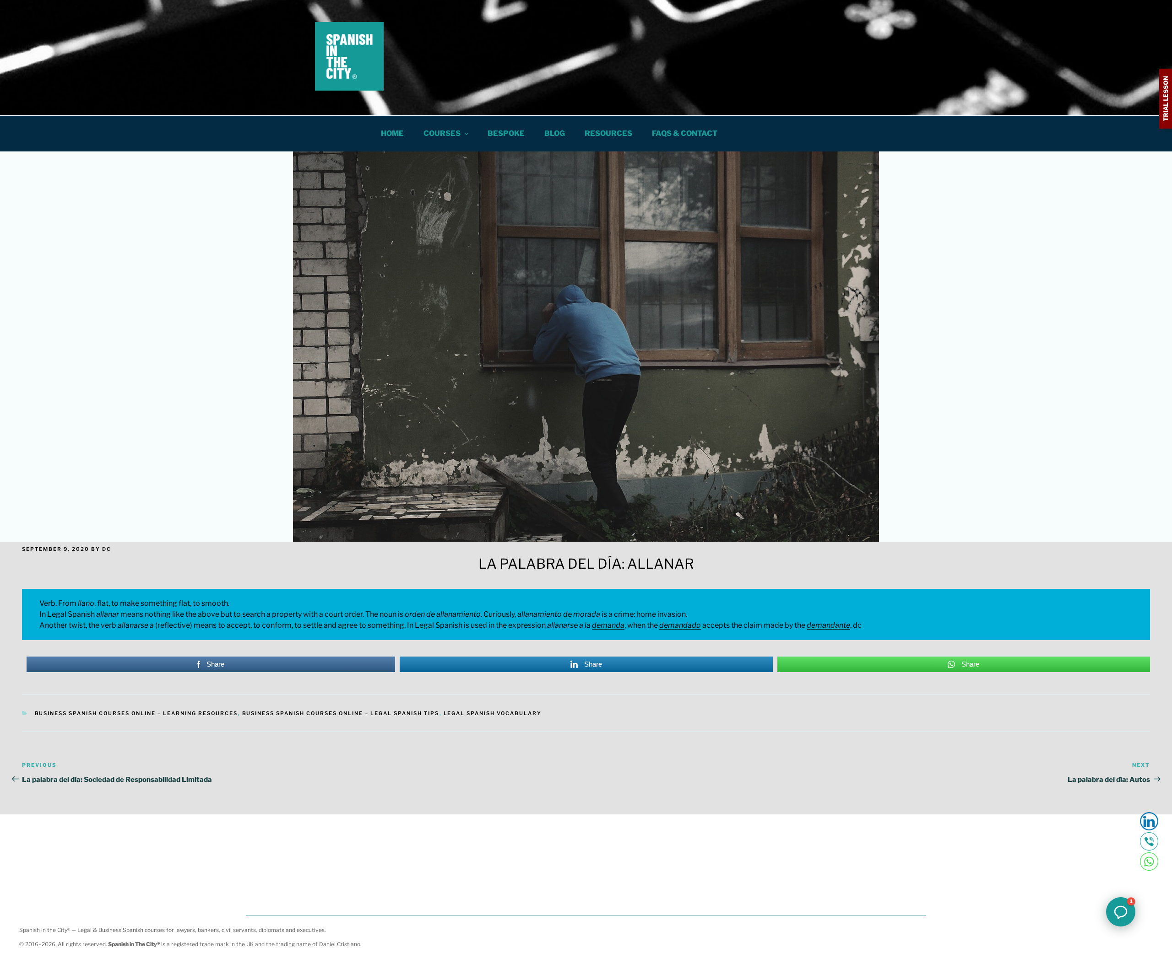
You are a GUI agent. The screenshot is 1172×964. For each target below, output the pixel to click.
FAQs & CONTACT (684, 133)
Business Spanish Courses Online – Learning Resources (136, 713)
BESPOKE (506, 133)
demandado (680, 625)
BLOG (554, 133)
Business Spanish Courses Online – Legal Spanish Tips (341, 713)
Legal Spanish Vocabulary (493, 713)
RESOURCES (608, 133)
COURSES (442, 133)
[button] (1120, 911)
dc (106, 549)
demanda (608, 625)
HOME (392, 133)
